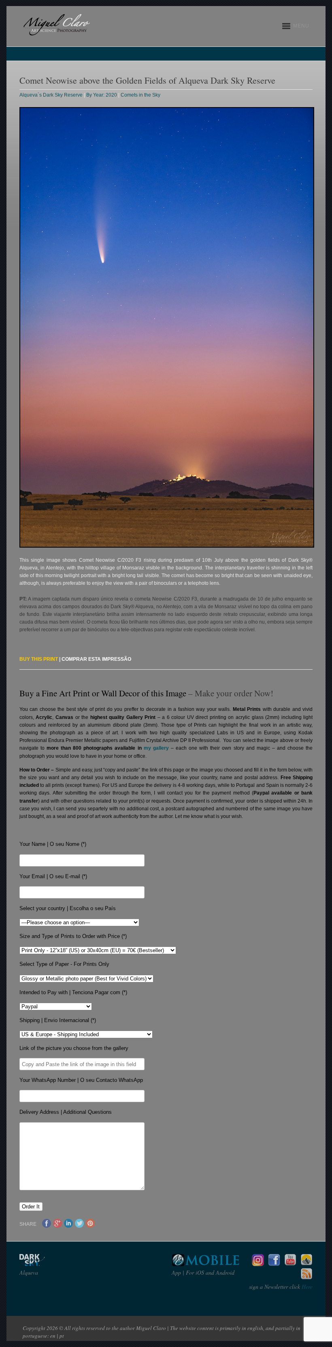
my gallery (156, 748)
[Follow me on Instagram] (258, 1264)
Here (306, 1286)
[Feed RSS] (306, 1278)
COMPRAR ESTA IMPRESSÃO (96, 659)
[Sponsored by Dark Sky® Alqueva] (53, 1264)
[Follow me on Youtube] (290, 1264)
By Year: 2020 (101, 95)
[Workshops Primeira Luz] (306, 1264)
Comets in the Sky (140, 95)
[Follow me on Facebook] (274, 1264)
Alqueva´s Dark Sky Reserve (51, 95)
